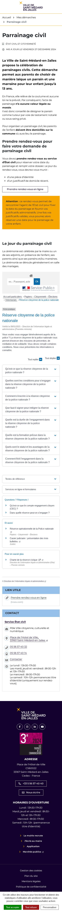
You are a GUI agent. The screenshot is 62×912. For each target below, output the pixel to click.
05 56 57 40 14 (18, 653)
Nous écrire (33, 792)
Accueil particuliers (12, 296)
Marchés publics (33, 851)
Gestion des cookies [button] (31, 870)
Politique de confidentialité (31, 886)
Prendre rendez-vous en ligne (25, 189)
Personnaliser (49, 907)
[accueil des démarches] (31, 275)
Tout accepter (12, 907)
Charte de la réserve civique (26, 560)
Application (33, 846)
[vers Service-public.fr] (38, 288)
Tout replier (33, 359)
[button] (31, 371)
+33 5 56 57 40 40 (33, 783)
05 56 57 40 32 (18, 646)
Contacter (16, 659)
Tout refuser (31, 907)
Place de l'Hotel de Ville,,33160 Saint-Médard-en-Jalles (29, 639)
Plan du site (31, 875)
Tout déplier (51, 358)
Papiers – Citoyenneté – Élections (40, 296)
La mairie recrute (33, 835)
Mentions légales (31, 881)
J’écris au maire (33, 841)
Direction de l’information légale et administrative (25, 581)
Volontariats (11, 300)
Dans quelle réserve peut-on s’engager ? (30, 512)
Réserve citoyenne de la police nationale (39, 300)
